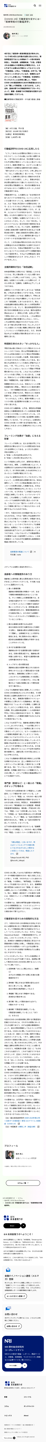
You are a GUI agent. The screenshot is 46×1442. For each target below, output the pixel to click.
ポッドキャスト (29, 1406)
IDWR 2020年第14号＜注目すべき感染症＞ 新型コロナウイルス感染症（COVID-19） (22, 1121)
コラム (20, 1198)
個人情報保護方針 (28, 1425)
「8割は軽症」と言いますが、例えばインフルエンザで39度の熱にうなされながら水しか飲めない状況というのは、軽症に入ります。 (22, 848)
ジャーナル (27, 1397)
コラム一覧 (21, 1183)
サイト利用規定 (16, 1425)
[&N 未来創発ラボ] (10, 5)
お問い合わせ (12, 1326)
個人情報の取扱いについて (12, 1429)
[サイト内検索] (34, 5)
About (12, 1226)
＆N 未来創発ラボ (9, 1198)
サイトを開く (13, 1365)
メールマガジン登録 (14, 1296)
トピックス (8, 1415)
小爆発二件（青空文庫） (27, 1126)
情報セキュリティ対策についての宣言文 (16, 1432)
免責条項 (7, 1425)
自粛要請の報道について (20, 551)
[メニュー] (40, 5)
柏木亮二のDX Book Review (14, 1200)
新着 (5, 1397)
